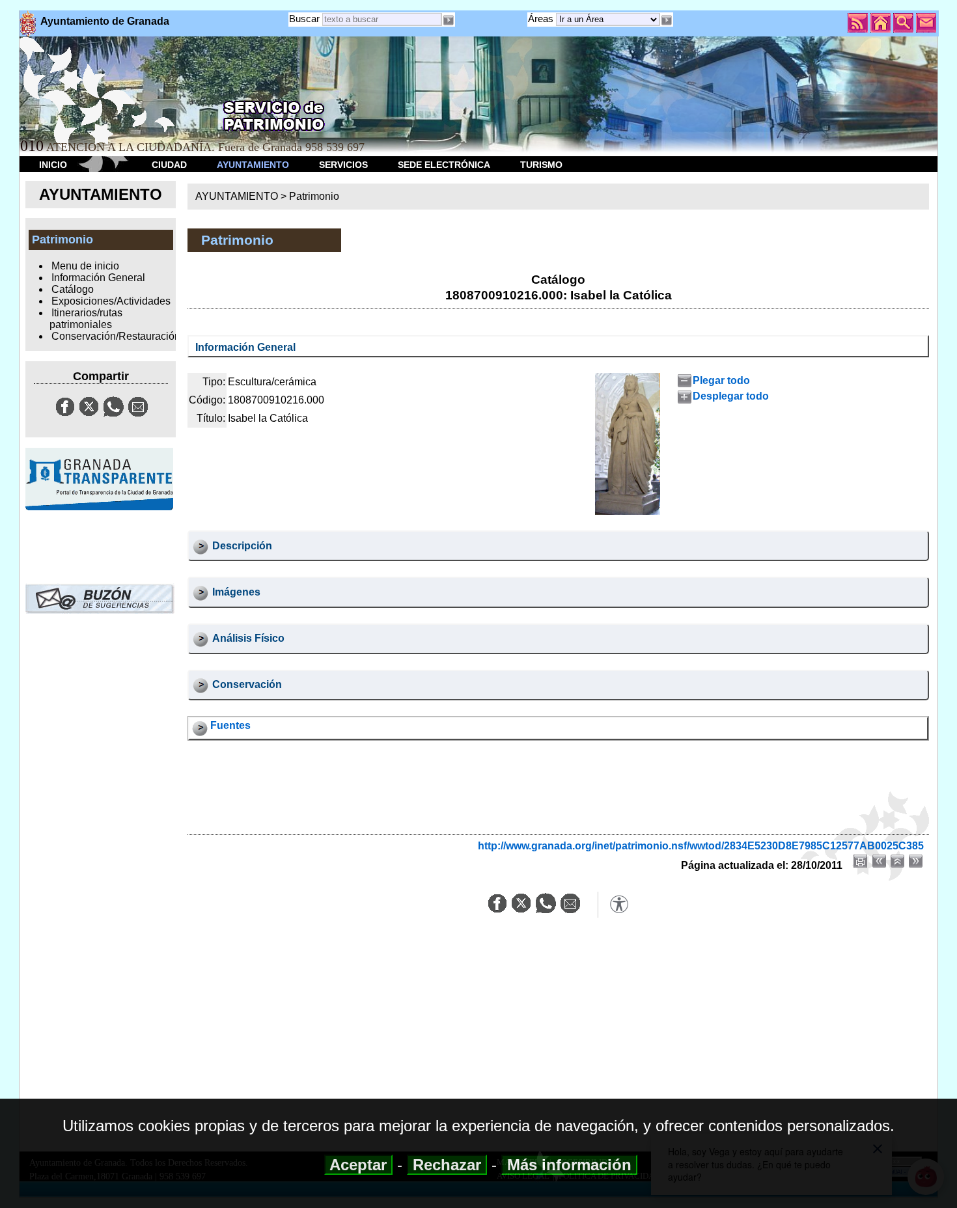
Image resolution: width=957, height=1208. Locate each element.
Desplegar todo (730, 396)
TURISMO (541, 164)
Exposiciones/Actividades (111, 301)
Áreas (542, 18)
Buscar (304, 18)
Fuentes (230, 725)
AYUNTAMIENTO (253, 164)
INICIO (53, 164)
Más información (569, 1165)
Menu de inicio (85, 265)
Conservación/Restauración (115, 336)
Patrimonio (314, 196)
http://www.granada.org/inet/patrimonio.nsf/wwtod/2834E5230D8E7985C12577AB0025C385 (701, 845)
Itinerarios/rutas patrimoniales (85, 318)
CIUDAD (169, 164)
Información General (98, 277)
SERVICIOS (343, 164)
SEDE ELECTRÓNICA (444, 164)
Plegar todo (721, 380)
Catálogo (72, 289)
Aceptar (358, 1165)
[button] (666, 20)
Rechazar (447, 1165)
